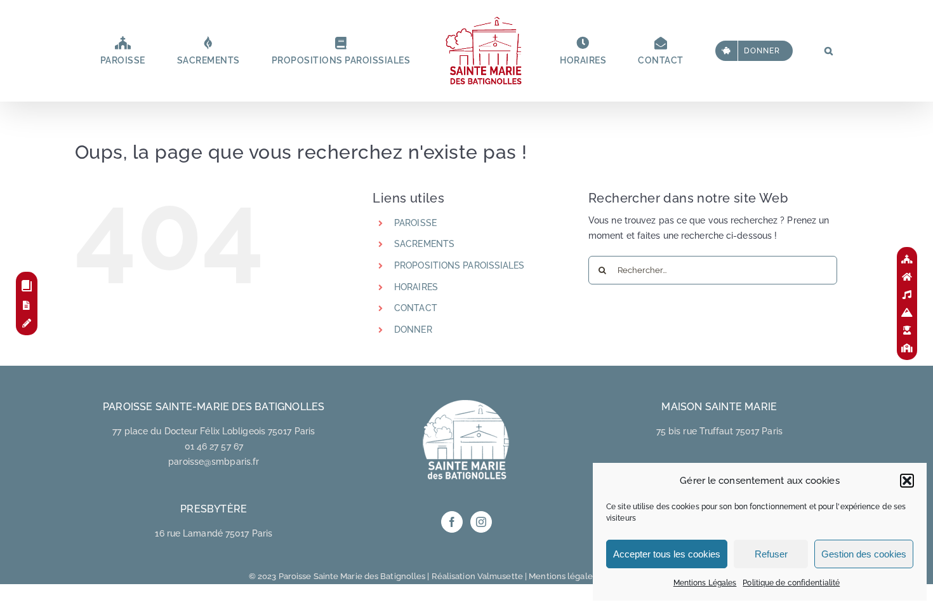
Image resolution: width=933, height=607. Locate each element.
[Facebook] (452, 522)
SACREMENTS (424, 244)
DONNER (413, 329)
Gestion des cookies (863, 554)
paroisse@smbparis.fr (213, 462)
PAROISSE (415, 223)
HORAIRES (416, 287)
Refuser (771, 554)
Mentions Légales (705, 582)
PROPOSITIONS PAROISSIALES (459, 265)
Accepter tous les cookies (666, 554)
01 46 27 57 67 (214, 446)
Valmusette (500, 576)
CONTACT (415, 308)
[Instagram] (481, 522)
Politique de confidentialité (791, 582)
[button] (907, 480)
